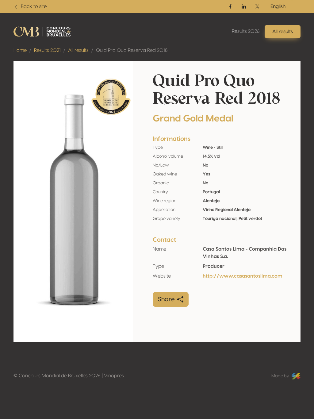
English (277, 6)
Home (20, 50)
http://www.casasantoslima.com (242, 276)
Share (166, 299)
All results (78, 50)
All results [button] (282, 31)
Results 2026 (246, 31)
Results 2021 (47, 50)
